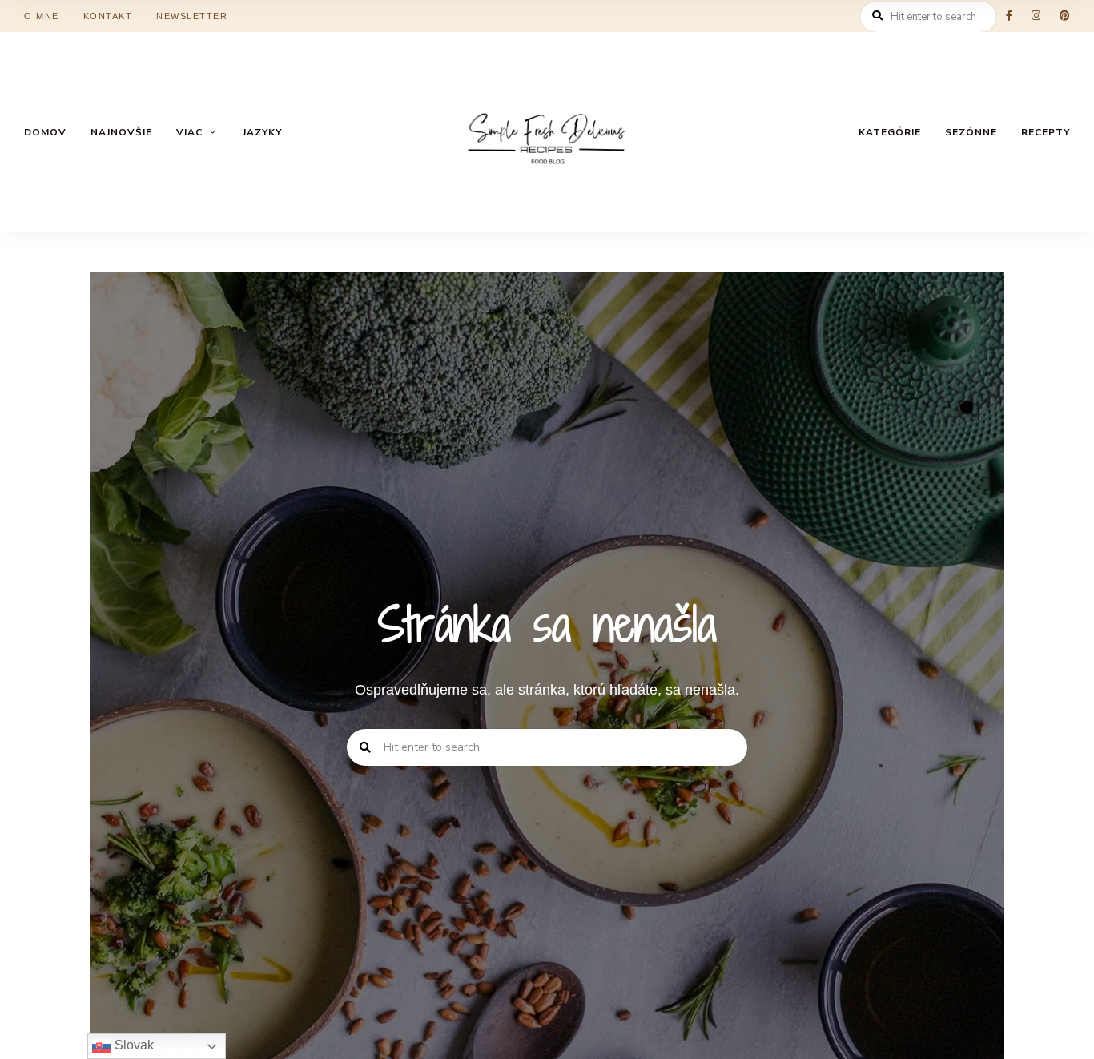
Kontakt (643, 648)
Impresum (398, 648)
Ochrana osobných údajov (522, 648)
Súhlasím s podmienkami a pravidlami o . (552, 578)
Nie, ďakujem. (547, 1005)
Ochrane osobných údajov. (682, 578)
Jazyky (704, 648)
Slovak (132, 1045)
